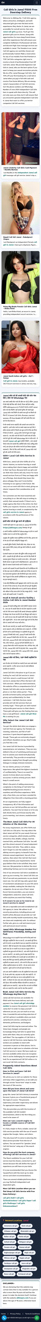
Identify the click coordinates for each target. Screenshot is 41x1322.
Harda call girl (24, 1236)
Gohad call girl (9, 1242)
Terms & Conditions (32, 1314)
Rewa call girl (9, 1274)
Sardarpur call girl (10, 1263)
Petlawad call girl (24, 1274)
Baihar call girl (9, 1236)
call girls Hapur (25, 1201)
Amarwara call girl (10, 1226)
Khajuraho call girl (28, 1269)
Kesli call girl (26, 1226)
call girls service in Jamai (13, 512)
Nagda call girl (25, 1258)
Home (3, 1314)
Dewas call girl (24, 1247)
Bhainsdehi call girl (27, 1231)
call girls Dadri (9, 1198)
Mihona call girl (9, 1258)
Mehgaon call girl (25, 1242)
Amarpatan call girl (11, 1269)
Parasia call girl (9, 1247)
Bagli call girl (29, 1253)
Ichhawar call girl (10, 1231)
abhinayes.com (22, 1298)
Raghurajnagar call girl (12, 1253)
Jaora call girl (26, 1263)
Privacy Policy (15, 1314)
